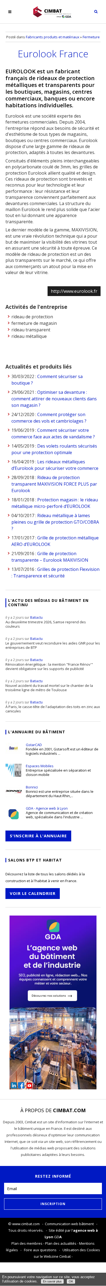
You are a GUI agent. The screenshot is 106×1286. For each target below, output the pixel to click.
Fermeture (91, 36)
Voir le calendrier (32, 893)
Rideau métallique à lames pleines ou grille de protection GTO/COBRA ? (55, 522)
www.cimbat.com (26, 1223)
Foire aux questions (40, 1249)
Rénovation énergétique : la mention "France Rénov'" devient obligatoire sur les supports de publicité (49, 664)
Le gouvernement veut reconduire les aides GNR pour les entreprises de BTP (52, 643)
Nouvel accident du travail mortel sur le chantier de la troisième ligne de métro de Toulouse (49, 685)
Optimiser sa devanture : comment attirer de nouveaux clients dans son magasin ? (54, 398)
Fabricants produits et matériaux (52, 36)
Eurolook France (53, 53)
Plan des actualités (60, 1243)
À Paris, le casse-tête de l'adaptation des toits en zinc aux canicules (52, 706)
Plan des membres (26, 1243)
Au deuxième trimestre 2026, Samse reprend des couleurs (45, 621)
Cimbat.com (69, 1110)
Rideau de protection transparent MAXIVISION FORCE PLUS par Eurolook (54, 483)
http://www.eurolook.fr (74, 291)
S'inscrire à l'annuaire (38, 835)
